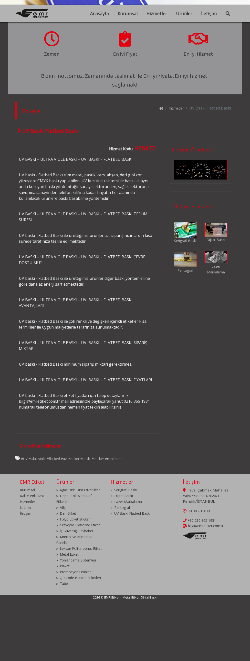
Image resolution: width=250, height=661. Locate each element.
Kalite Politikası (32, 495)
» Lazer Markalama (126, 501)
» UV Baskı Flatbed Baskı (130, 513)
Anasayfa (99, 13)
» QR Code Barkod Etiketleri (78, 577)
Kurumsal (128, 13)
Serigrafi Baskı (185, 240)
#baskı (85, 458)
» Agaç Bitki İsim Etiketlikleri (78, 490)
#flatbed (53, 458)
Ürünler (184, 13)
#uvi (64, 458)
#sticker (98, 458)
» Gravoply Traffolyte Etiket (78, 525)
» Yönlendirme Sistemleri (76, 560)
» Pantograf (120, 507)
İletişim (209, 13)
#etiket (73, 458)
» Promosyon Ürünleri (74, 572)
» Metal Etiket (67, 554)
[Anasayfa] (161, 108)
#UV (24, 458)
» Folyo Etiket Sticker (73, 519)
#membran (114, 458)
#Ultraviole (37, 458)
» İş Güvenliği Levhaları (74, 531)
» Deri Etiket (66, 513)
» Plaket (63, 566)
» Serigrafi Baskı (124, 490)
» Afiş (61, 507)
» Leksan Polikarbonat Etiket (79, 548)
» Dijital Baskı (122, 495)
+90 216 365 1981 (202, 520)
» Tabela (63, 583)
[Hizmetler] (185, 229)
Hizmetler (156, 13)
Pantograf (185, 270)
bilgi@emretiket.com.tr (205, 525)
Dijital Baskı (216, 239)
